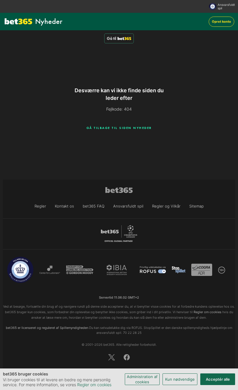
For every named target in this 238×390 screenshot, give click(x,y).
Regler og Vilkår (166, 206)
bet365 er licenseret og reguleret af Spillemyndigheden (47, 328)
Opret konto (221, 22)
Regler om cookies (94, 384)
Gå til (111, 38)
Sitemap (196, 206)
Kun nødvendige (180, 379)
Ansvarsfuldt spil (226, 6)
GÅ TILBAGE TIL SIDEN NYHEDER (119, 128)
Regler (40, 206)
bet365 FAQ (93, 206)
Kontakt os (64, 206)
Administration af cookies (142, 379)
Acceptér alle (218, 379)
